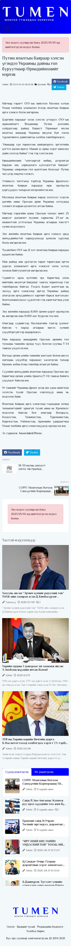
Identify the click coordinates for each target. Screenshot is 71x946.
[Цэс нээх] (7, 28)
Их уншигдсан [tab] (44, 772)
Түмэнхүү (10, 602)
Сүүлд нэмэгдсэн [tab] (16, 772)
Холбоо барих (35, 931)
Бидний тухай (26, 926)
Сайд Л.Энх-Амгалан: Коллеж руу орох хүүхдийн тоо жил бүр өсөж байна (44, 804)
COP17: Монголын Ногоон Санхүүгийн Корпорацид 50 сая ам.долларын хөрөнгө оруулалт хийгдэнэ (41, 785)
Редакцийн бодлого (50, 926)
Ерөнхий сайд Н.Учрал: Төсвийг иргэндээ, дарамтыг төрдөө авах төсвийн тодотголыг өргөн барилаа (42, 826)
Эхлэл (11, 926)
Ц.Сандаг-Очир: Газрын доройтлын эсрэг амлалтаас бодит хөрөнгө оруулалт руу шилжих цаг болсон (42, 867)
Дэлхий (42, 84)
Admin (5, 84)
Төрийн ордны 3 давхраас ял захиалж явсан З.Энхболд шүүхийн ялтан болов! (32, 668)
